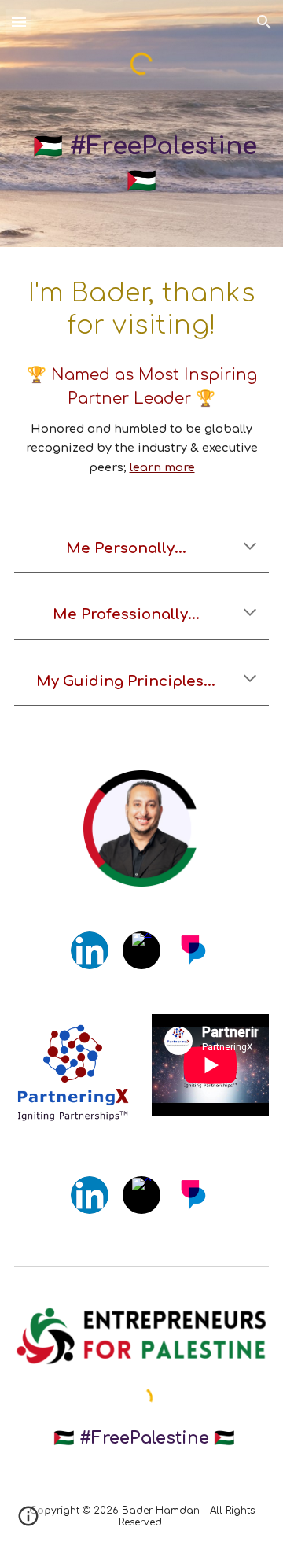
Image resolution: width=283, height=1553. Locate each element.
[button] (19, 21)
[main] (141, 164)
